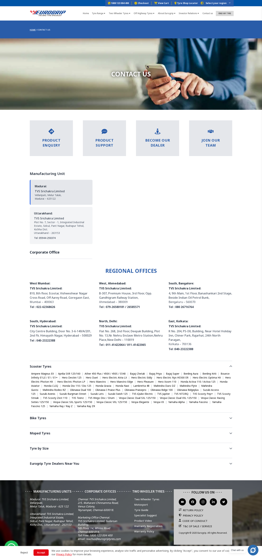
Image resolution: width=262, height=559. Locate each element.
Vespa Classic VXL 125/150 (111, 402)
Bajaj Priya (155, 373)
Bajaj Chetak (137, 373)
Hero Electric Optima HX (207, 377)
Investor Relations (188, 13)
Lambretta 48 (141, 385)
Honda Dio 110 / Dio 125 (76, 385)
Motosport (141, 504)
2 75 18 (83, 455)
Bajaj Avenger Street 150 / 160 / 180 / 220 (155, 425)
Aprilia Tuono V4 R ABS (114, 425)
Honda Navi (122, 385)
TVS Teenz (78, 398)
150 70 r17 (147, 455)
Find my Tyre (225, 13)
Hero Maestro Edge (121, 381)
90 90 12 (36, 455)
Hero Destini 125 (71, 377)
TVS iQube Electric (142, 393)
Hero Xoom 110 (167, 381)
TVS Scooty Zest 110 (55, 398)
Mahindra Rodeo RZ (54, 390)
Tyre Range (97, 13)
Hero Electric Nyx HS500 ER (172, 377)
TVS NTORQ (181, 393)
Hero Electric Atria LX (114, 377)
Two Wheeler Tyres (119, 13)
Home (86, 13)
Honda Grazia (103, 385)
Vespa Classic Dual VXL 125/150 (178, 398)
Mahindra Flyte (188, 385)
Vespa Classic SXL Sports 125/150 (72, 402)
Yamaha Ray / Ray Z (61, 406)
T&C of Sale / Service (197, 526)
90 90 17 (197, 455)
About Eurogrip (166, 13)
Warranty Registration (148, 526)
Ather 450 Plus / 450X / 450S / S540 (105, 373)
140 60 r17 (182, 455)
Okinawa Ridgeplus (188, 390)
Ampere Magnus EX (42, 373)
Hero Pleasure (145, 381)
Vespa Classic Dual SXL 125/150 (137, 398)
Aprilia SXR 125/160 (69, 373)
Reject (24, 552)
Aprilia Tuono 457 (86, 425)
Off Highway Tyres (143, 13)
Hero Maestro (97, 381)
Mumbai (52, 470)
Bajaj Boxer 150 (194, 425)
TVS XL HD (59, 440)
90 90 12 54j (164, 455)
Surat (142, 470)
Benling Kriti (209, 373)
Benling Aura (191, 373)
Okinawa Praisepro (135, 390)
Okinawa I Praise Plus (107, 390)
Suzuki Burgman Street (73, 393)
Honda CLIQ (51, 385)
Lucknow (175, 470)
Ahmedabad (128, 470)
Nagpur (201, 470)
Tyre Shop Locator (187, 3)
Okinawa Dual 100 (80, 390)
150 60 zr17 (52, 455)
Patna (225, 470)
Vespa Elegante (140, 402)
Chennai (95, 470)
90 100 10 (69, 455)
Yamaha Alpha (176, 402)
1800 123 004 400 (120, 3)
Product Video (143, 520)
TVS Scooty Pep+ (203, 393)
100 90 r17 (130, 455)
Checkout (143, 3)
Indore (214, 470)
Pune (152, 470)
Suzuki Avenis (47, 393)
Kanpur (189, 470)
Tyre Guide (141, 510)
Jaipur (163, 470)
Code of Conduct (195, 521)
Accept (41, 552)
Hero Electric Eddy (141, 377)
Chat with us (237, 550)
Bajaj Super (172, 373)
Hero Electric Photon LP (71, 381)
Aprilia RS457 (38, 425)
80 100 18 (114, 455)
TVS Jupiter (163, 393)
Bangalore (80, 470)
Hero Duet (92, 377)
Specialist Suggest (145, 515)
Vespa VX (158, 402)
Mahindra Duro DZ (164, 385)
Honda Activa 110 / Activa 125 (198, 381)
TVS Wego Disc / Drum (101, 398)
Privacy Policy (193, 515)
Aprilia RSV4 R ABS (61, 425)
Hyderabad (110, 470)
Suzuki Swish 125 (118, 393)
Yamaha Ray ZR (86, 406)
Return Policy (193, 510)
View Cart (163, 3)
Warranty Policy (144, 531)
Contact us (207, 13)
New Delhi (37, 470)
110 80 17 (212, 455)
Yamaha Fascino (198, 402)
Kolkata (65, 470)
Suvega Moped (39, 440)
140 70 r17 (98, 455)
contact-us (43, 29)
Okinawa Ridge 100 (162, 390)
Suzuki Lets (97, 393)
